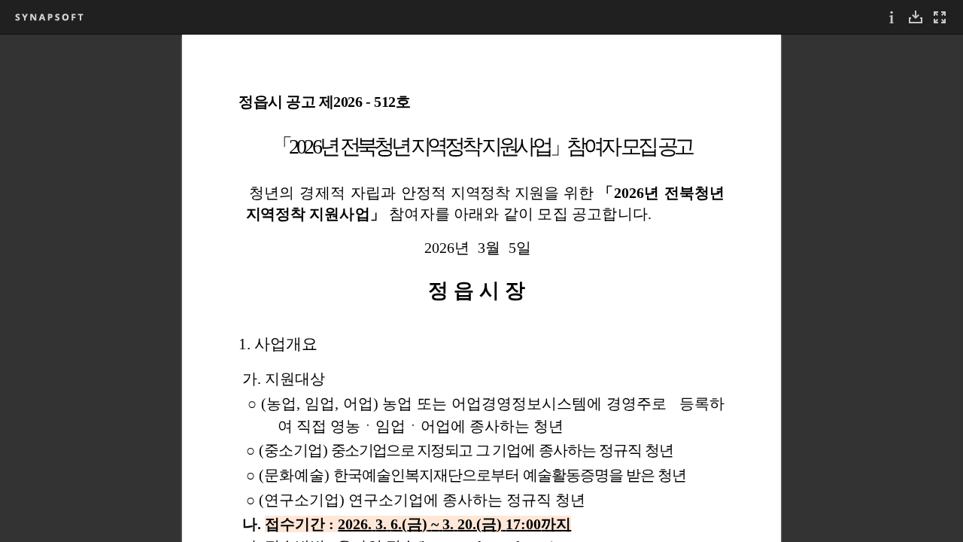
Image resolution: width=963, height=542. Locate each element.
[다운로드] (916, 17)
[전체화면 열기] (940, 17)
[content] (481, 288)
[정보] (891, 17)
